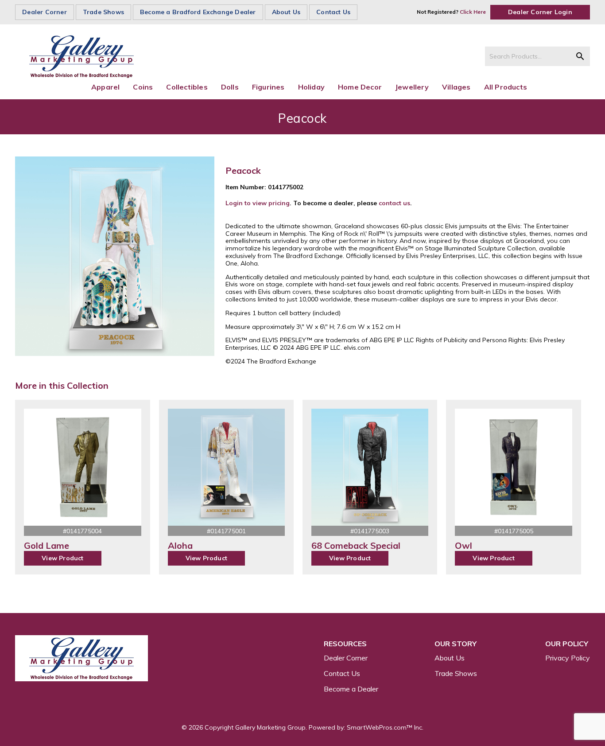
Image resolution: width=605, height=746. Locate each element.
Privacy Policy (567, 657)
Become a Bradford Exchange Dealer (198, 12)
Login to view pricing (257, 203)
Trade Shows (103, 12)
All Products (505, 86)
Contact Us (333, 12)
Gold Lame (46, 545)
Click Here (473, 11)
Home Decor (360, 86)
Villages (456, 86)
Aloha (180, 545)
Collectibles (186, 86)
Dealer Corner (44, 12)
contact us (394, 203)
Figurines (268, 86)
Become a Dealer (351, 688)
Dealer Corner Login (540, 12)
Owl (463, 545)
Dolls (230, 86)
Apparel (105, 86)
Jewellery (412, 86)
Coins (143, 86)
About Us (286, 12)
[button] (580, 56)
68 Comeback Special (355, 545)
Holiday (311, 86)
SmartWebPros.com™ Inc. (385, 727)
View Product (62, 558)
